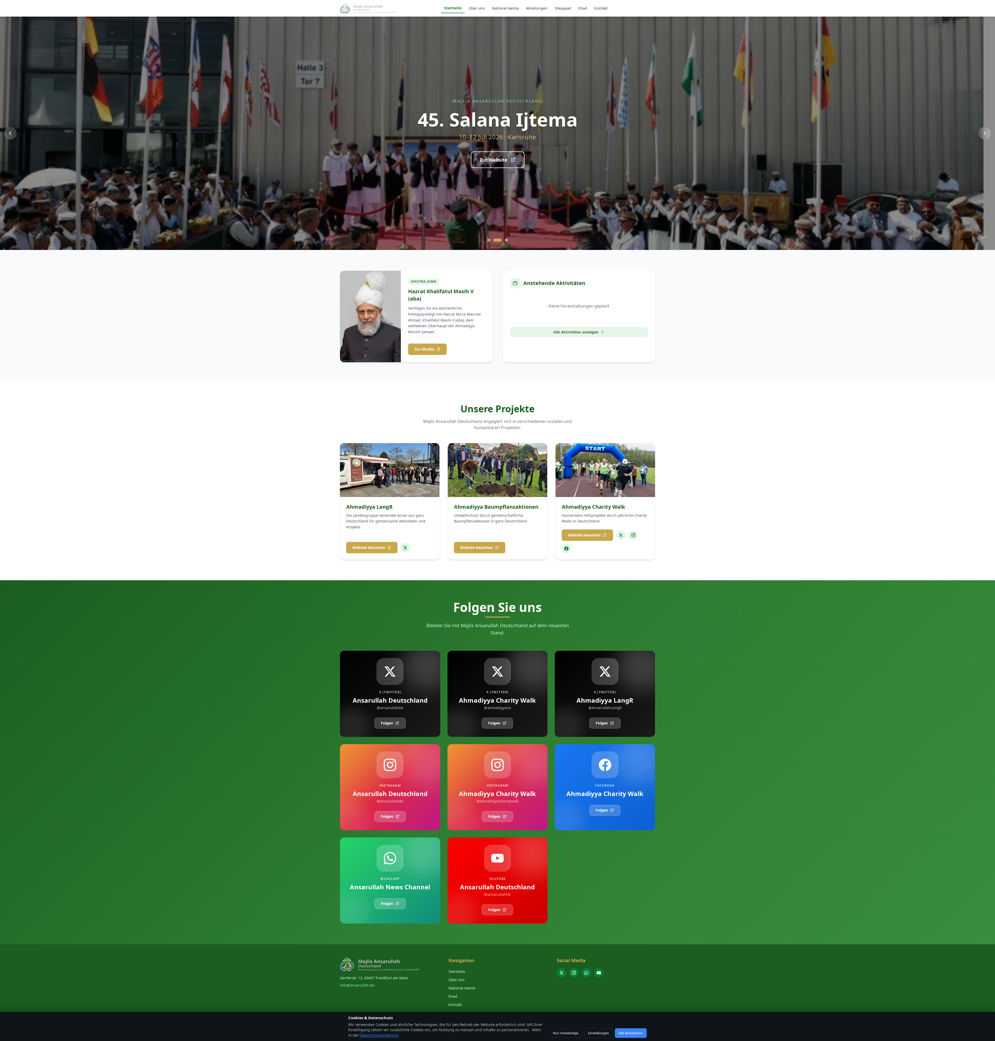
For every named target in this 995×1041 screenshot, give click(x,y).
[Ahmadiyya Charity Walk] (621, 535)
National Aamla (505, 8)
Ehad (582, 8)
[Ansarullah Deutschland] (561, 972)
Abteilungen (537, 8)
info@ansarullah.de (357, 985)
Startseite (452, 7)
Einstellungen (598, 1033)
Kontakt (601, 8)
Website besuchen (368, 547)
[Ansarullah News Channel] (586, 972)
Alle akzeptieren (631, 1033)
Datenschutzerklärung (378, 1035)
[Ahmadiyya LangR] (405, 547)
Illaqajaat (563, 8)
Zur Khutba (424, 349)
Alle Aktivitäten (493, 167)
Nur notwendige (565, 1033)
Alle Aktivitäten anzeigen (575, 332)
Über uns (477, 8)
